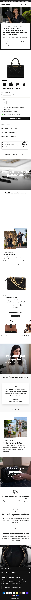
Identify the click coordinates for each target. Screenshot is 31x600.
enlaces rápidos (7, 568)
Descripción (5, 124)
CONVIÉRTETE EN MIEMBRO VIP (11, 577)
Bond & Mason (6, 4)
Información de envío (9, 128)
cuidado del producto (9, 132)
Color (3, 99)
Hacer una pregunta (8, 136)
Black (4, 102)
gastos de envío (7, 94)
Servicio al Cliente (8, 572)
